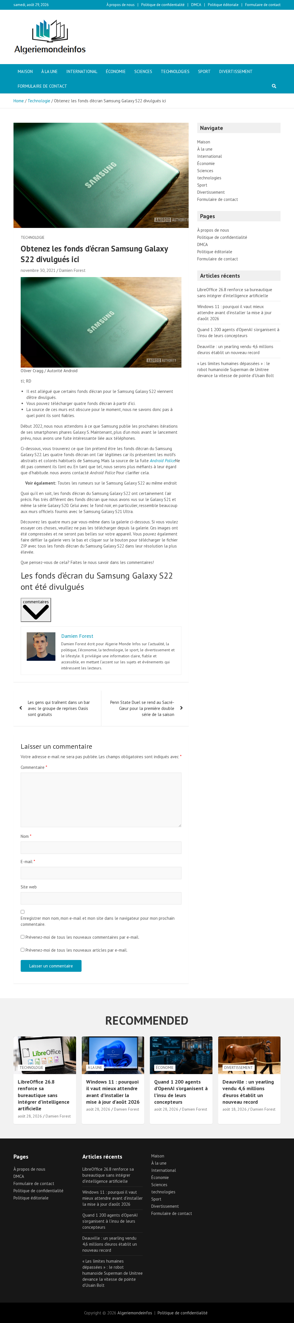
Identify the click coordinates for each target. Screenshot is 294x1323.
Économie (116, 71)
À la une (49, 71)
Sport (204, 71)
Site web (29, 887)
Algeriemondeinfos (134, 1313)
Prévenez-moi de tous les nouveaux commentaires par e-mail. (82, 937)
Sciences (143, 71)
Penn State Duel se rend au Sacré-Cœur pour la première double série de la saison (142, 708)
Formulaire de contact (263, 4)
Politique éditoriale (223, 4)
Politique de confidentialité (163, 4)
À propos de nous (121, 4)
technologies (175, 71)
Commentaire (34, 767)
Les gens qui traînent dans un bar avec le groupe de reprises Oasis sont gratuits (59, 708)
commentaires (36, 601)
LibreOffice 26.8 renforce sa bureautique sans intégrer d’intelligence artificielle (43, 1095)
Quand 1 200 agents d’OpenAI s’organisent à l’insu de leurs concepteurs (181, 1091)
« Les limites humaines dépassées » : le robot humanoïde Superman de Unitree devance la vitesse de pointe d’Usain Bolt (235, 369)
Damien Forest (72, 270)
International (81, 71)
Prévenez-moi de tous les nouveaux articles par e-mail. (76, 950)
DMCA (196, 4)
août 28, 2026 (30, 1116)
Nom (26, 836)
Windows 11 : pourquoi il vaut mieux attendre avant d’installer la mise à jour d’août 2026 (234, 312)
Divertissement (236, 71)
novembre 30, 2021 (38, 270)
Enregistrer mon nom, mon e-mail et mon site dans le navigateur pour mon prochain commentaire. (98, 921)
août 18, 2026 (235, 1109)
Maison (25, 71)
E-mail (28, 861)
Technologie (33, 237)
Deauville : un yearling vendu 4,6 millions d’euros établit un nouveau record (248, 1091)
